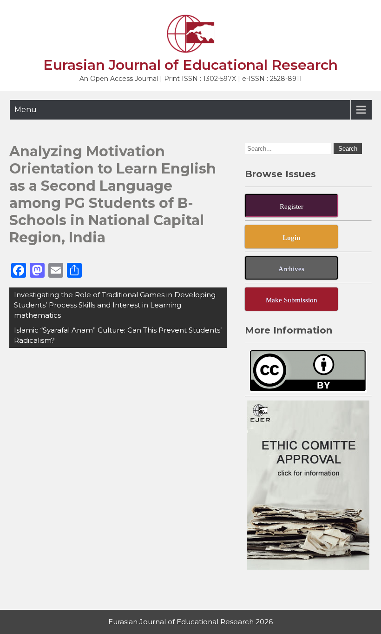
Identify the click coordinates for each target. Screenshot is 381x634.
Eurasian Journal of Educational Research (190, 64)
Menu (25, 109)
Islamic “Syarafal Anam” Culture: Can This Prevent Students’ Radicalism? (118, 335)
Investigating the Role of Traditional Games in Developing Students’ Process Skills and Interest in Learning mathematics (115, 305)
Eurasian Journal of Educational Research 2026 (190, 621)
